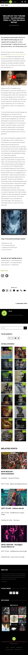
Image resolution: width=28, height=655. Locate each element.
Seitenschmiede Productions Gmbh (16, 641)
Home (2, 5)
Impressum (19, 647)
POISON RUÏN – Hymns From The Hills (12, 557)
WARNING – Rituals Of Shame (10, 478)
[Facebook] (3, 290)
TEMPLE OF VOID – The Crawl (10, 520)
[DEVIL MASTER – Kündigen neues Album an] (14, 533)
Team (7, 647)
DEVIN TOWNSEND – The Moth (20, 401)
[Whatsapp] (10, 290)
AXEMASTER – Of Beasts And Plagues (7, 413)
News (10, 311)
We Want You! (18, 649)
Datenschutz (9, 649)
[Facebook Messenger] (14, 290)
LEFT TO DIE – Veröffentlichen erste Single (14, 551)
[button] (6, 611)
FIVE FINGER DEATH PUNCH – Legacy (7, 437)
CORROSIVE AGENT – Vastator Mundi (20, 366)
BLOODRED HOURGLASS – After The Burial (20, 437)
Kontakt (12, 647)
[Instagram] (7, 290)
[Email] (24, 290)
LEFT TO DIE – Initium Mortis (12, 508)
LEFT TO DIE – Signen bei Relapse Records (14, 484)
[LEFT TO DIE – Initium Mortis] (14, 497)
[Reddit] (17, 290)
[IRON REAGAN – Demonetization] (14, 460)
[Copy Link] (21, 290)
